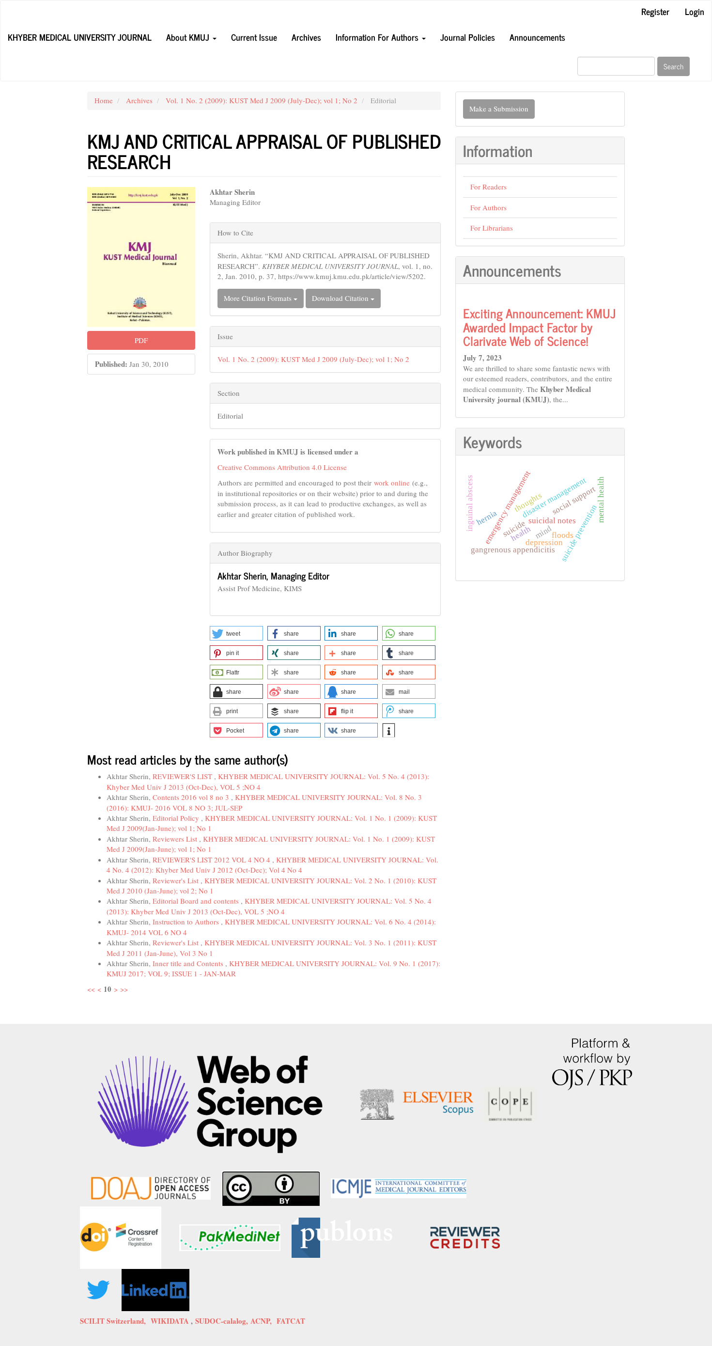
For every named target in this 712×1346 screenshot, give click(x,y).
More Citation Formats (259, 298)
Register (655, 11)
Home (103, 100)
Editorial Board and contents (197, 901)
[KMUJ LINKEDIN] (155, 1289)
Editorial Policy (177, 818)
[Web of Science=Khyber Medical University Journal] (210, 1103)
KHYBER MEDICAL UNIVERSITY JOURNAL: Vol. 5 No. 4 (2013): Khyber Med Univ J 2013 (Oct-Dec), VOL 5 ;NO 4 (269, 906)
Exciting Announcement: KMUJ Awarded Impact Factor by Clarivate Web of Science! (539, 326)
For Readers (488, 186)
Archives (306, 37)
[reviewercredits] (420, 1236)
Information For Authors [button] (378, 37)
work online (390, 482)
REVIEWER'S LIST (183, 776)
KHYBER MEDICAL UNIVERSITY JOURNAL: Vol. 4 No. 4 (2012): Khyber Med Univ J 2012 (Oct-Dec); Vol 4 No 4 (272, 865)
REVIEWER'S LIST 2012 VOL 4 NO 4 (212, 859)
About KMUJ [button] (189, 37)
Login (694, 11)
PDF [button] (141, 340)
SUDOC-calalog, (222, 1320)
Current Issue (254, 37)
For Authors (488, 207)
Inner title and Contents (189, 963)
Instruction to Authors (187, 921)
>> (124, 989)
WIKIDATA (171, 1320)
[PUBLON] (342, 1236)
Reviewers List (176, 839)
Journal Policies (467, 37)
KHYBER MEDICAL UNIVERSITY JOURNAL (80, 37)
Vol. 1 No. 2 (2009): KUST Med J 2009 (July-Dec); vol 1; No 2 (261, 100)
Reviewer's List (177, 880)
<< (91, 989)
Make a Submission (498, 108)
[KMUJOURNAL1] (99, 1289)
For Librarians (491, 228)
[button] (236, 633)
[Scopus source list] (416, 1103)
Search (673, 66)
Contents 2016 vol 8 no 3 (192, 797)
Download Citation (341, 298)
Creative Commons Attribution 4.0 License (282, 467)
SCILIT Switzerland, (115, 1320)
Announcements (537, 37)
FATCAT (291, 1320)
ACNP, (263, 1320)
